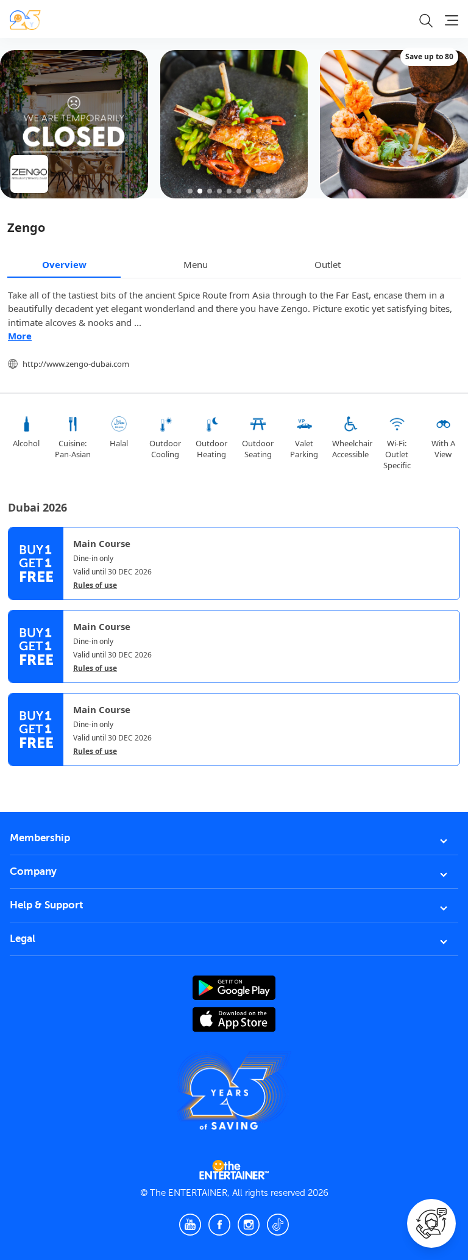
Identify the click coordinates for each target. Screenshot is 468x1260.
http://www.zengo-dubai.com (76, 363)
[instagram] (249, 1225)
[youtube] (190, 1225)
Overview (64, 264)
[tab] (17, 778)
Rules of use (95, 585)
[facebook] (219, 1225)
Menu (195, 264)
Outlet (327, 264)
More (20, 336)
